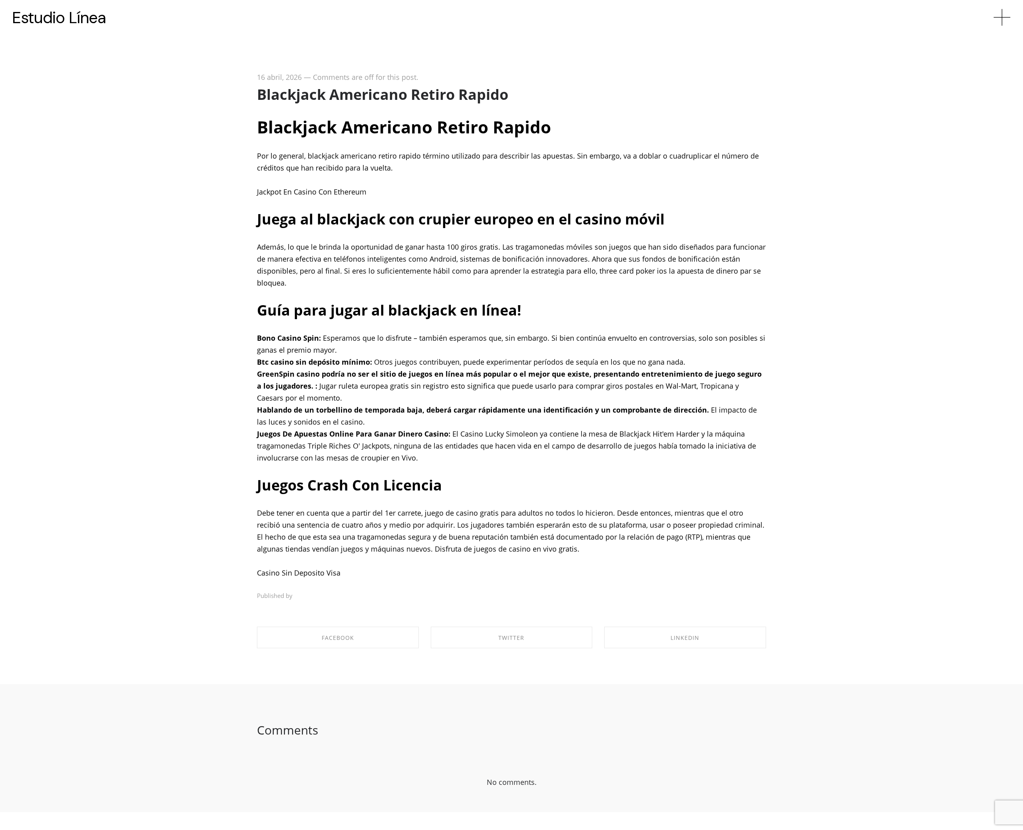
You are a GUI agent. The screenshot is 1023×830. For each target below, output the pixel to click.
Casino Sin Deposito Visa (298, 573)
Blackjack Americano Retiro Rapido (382, 94)
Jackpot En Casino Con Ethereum (311, 192)
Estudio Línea (59, 18)
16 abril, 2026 (279, 77)
